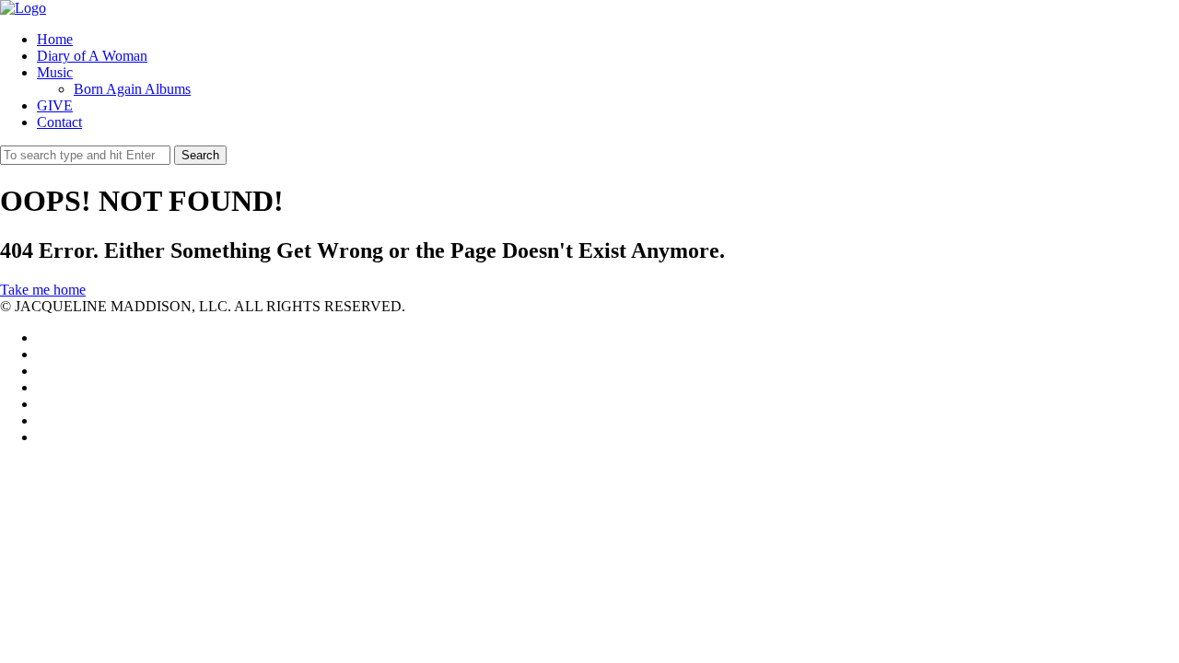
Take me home (43, 289)
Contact (59, 122)
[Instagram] (42, 420)
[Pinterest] (42, 404)
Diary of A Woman (92, 56)
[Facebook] (42, 354)
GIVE (55, 105)
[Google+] (42, 387)
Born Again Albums (132, 89)
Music (55, 72)
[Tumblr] (42, 437)
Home (55, 39)
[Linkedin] (42, 370)
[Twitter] (42, 337)
